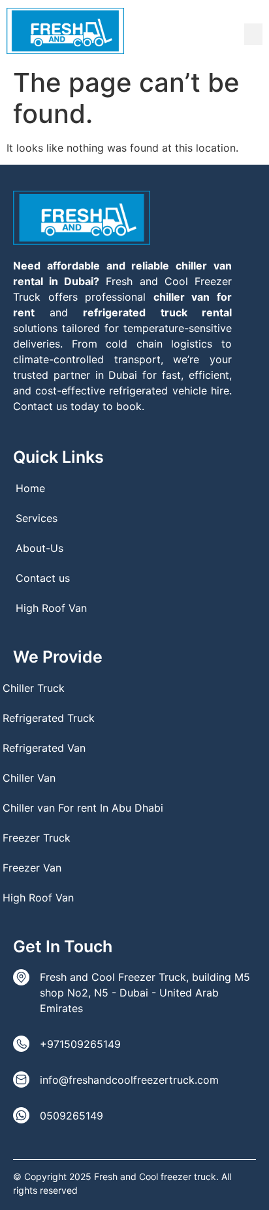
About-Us (39, 548)
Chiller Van (29, 777)
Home (30, 488)
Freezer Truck (37, 837)
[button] (253, 34)
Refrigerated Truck (49, 717)
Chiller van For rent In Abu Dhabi (83, 807)
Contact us (43, 577)
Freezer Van (32, 867)
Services (36, 518)
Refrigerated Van (44, 747)
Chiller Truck (34, 687)
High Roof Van (51, 607)
